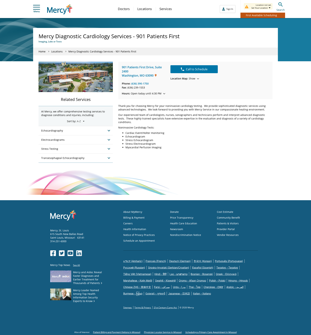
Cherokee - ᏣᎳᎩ (213, 287)
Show (182, 78)
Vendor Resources (228, 235)
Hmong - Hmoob (238, 280)
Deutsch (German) (180, 261)
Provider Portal (226, 229)
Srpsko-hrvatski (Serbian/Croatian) (168, 267)
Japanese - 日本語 (179, 293)
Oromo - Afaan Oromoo (192, 280)
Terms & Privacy (142, 307)
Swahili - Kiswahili (165, 280)
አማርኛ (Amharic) (133, 261)
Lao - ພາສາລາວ (179, 274)
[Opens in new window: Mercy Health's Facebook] (53, 253)
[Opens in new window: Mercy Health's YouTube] (70, 253)
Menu (36, 11)
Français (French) (156, 261)
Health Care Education (183, 223)
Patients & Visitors (228, 223)
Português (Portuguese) (229, 261)
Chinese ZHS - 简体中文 (137, 287)
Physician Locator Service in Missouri (163, 332)
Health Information (134, 229)
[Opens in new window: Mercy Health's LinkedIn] (79, 253)
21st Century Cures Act (165, 307)
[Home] (59, 9)
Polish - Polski (217, 280)
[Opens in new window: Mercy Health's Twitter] (62, 253)
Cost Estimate (225, 212)
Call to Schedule (197, 69)
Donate (174, 212)
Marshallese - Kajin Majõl (137, 280)
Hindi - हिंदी (160, 274)
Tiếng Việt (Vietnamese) (137, 274)
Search (280, 10)
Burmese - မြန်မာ (132, 293)
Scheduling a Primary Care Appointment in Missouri (211, 332)
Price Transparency (181, 217)
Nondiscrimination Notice (185, 235)
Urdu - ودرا (179, 287)
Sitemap (127, 307)
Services (165, 9)
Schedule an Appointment (139, 240)
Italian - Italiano (202, 293)
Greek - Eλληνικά (226, 274)
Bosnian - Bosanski (202, 274)
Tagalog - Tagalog (227, 267)
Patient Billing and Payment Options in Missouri (116, 332)
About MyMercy (132, 212)
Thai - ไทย (194, 287)
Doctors (124, 9)
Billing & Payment (134, 217)
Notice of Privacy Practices (139, 235)
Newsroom (176, 229)
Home (42, 51)
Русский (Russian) (134, 267)
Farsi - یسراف (162, 287)
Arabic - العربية (235, 287)
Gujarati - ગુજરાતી (155, 293)
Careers (128, 223)
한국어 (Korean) (203, 261)
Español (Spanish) (202, 267)
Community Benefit (228, 217)
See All (76, 265)
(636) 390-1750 (140, 83)
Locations (144, 9)
